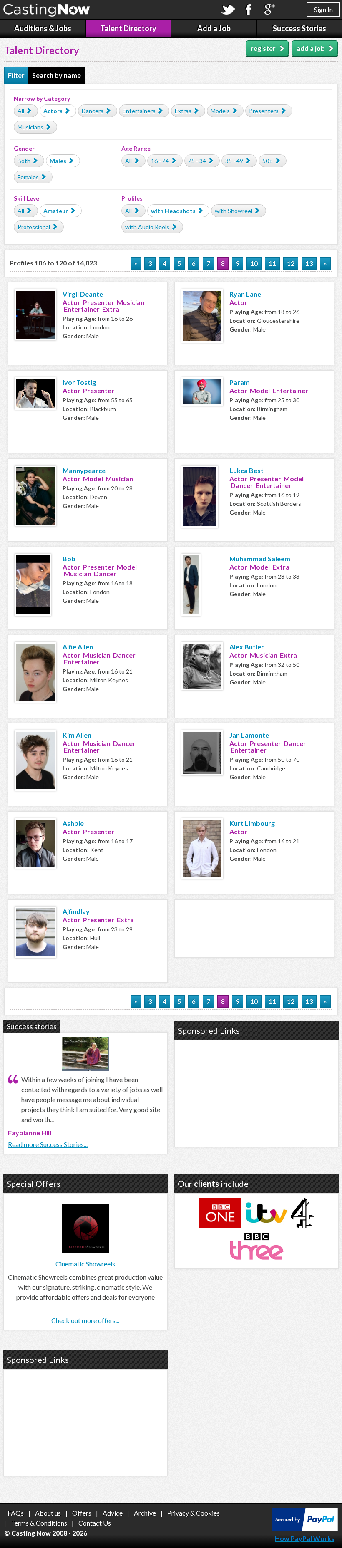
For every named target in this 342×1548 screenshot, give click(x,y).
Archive (145, 1513)
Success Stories (299, 28)
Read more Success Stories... (48, 1144)
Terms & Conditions (39, 1523)
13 (309, 263)
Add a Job (214, 28)
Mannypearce (84, 470)
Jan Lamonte (249, 735)
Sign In (323, 9)
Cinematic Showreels (85, 1264)
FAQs (16, 1513)
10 (254, 263)
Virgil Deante (83, 294)
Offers (81, 1513)
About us (48, 1513)
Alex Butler (246, 647)
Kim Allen (77, 735)
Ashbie (73, 823)
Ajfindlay (76, 911)
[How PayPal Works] (305, 1528)
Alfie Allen (78, 647)
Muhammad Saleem (259, 558)
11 (272, 263)
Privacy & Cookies (193, 1513)
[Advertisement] (254, 927)
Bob (69, 558)
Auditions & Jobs (42, 28)
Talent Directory (128, 28)
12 (290, 263)
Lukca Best (246, 470)
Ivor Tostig (79, 382)
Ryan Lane (245, 294)
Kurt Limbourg (252, 823)
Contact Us (94, 1523)
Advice (113, 1513)
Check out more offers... (85, 1320)
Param (239, 382)
